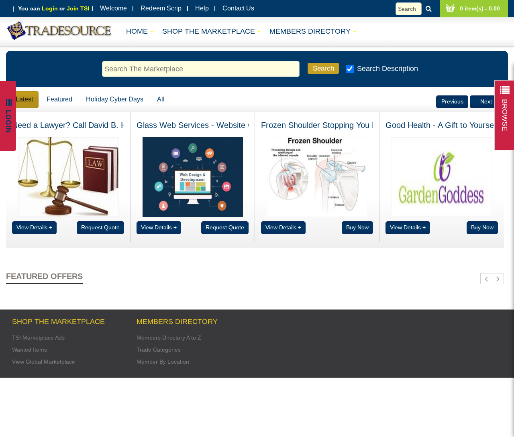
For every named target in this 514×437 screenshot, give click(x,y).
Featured (59, 99)
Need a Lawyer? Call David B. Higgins (79, 125)
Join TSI (78, 8)
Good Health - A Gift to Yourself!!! (445, 125)
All (161, 99)
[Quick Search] (416, 9)
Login (50, 8)
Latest (24, 99)
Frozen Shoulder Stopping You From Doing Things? (352, 125)
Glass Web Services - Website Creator (206, 125)
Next (486, 101)
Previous (452, 101)
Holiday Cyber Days (114, 99)
